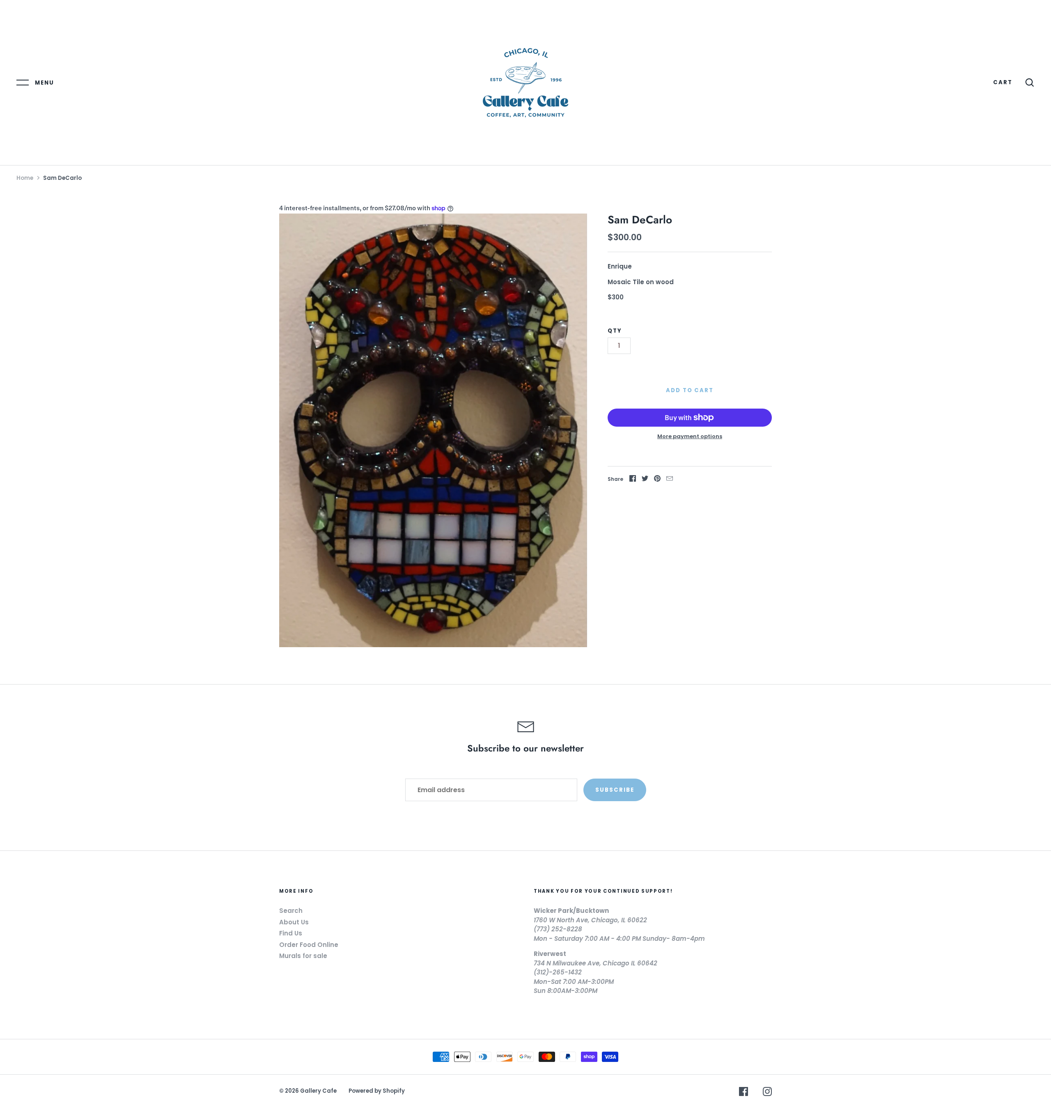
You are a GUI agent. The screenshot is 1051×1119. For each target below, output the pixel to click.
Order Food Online (308, 944)
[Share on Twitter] (645, 480)
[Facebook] (743, 1093)
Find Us (290, 933)
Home (24, 178)
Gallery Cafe (318, 1091)
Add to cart (690, 390)
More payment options (689, 436)
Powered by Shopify (377, 1091)
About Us (294, 922)
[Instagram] (767, 1093)
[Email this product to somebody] (669, 480)
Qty (615, 331)
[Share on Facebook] (632, 480)
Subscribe (614, 790)
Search (291, 910)
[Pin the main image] (657, 480)
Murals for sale (303, 955)
